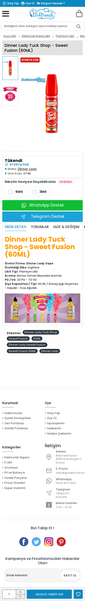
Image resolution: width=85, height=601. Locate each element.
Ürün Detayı (15, 227)
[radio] (16, 192)
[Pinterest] (61, 541)
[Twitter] (36, 541)
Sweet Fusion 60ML (22, 351)
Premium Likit (65, 36)
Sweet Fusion (18, 338)
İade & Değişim (66, 227)
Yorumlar (40, 227)
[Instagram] (48, 541)
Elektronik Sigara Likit (36, 36)
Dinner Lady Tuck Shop (40, 332)
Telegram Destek (47, 216)
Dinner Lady (27, 169)
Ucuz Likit (9, 36)
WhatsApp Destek (46, 205)
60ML (37, 338)
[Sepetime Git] (79, 13)
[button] (11, 58)
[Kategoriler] (5, 13)
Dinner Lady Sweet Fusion (27, 345)
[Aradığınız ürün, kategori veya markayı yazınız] (78, 26)
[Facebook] (23, 541)
